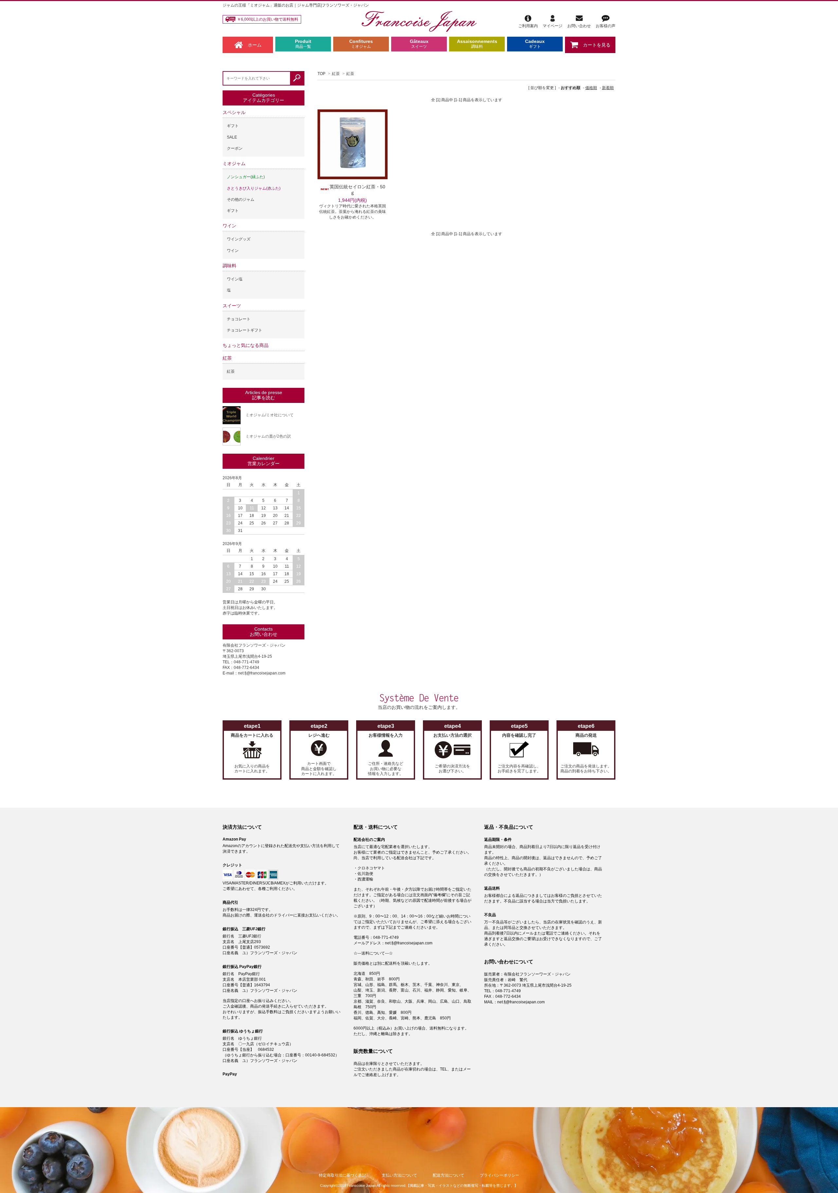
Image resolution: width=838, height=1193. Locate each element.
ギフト (233, 125)
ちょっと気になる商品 (245, 345)
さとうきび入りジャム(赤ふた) (254, 188)
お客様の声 (605, 26)
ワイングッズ (238, 239)
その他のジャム (240, 199)
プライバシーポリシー (499, 1175)
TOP (321, 73)
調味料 (229, 265)
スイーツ (232, 305)
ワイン (229, 225)
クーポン (235, 148)
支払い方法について (399, 1175)
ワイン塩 (235, 279)
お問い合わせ (579, 26)
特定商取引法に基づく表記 (342, 1175)
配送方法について (448, 1175)
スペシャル (234, 112)
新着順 (608, 87)
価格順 (591, 87)
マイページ (552, 26)
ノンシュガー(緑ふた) (246, 177)
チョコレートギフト (244, 330)
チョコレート (238, 319)
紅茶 (336, 73)
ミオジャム (234, 163)
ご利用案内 (528, 26)
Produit (303, 44)
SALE (232, 137)
